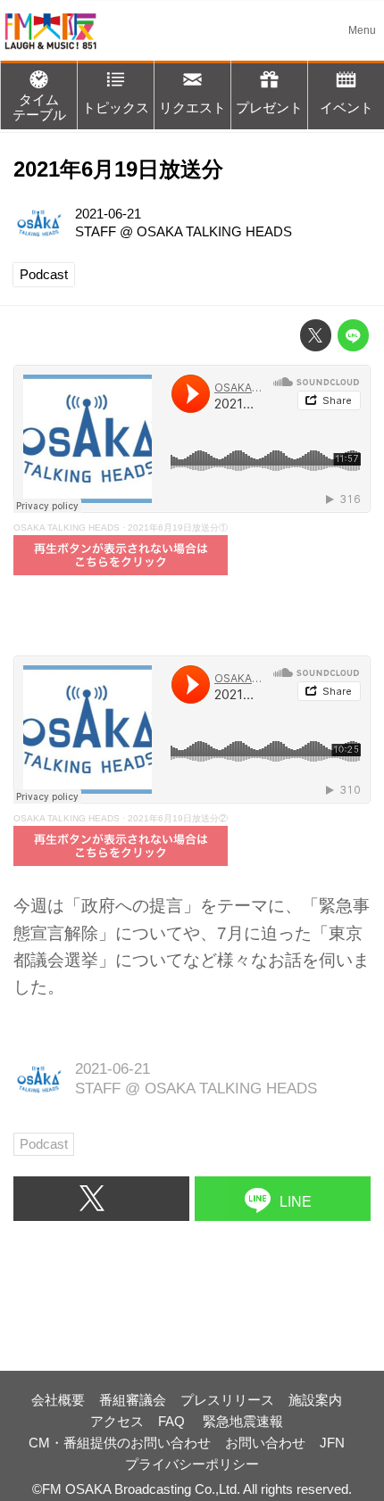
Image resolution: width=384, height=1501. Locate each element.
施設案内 (315, 1399)
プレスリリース (227, 1399)
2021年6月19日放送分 (118, 169)
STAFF (95, 231)
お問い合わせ (265, 1442)
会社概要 (58, 1399)
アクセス (117, 1421)
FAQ (173, 1421)
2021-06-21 (108, 213)
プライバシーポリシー (192, 1464)
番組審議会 (132, 1399)
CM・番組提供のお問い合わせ (120, 1442)
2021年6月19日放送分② (178, 818)
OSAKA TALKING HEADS (214, 231)
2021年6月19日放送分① (178, 527)
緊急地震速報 (243, 1421)
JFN (332, 1442)
